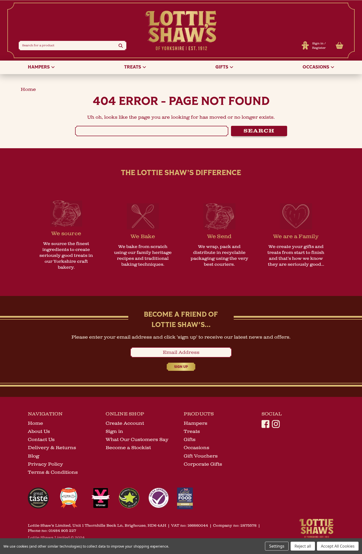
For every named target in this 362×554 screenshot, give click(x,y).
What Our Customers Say (137, 439)
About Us (39, 431)
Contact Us (41, 439)
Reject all (303, 546)
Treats (133, 67)
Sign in (318, 43)
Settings (276, 546)
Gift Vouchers (201, 456)
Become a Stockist (128, 447)
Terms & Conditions (53, 472)
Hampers (39, 67)
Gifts (222, 67)
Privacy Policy (45, 464)
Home (35, 423)
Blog (33, 456)
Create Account (125, 423)
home (28, 89)
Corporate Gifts (203, 464)
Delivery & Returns (52, 447)
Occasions (316, 67)
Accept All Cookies (338, 546)
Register (319, 48)
